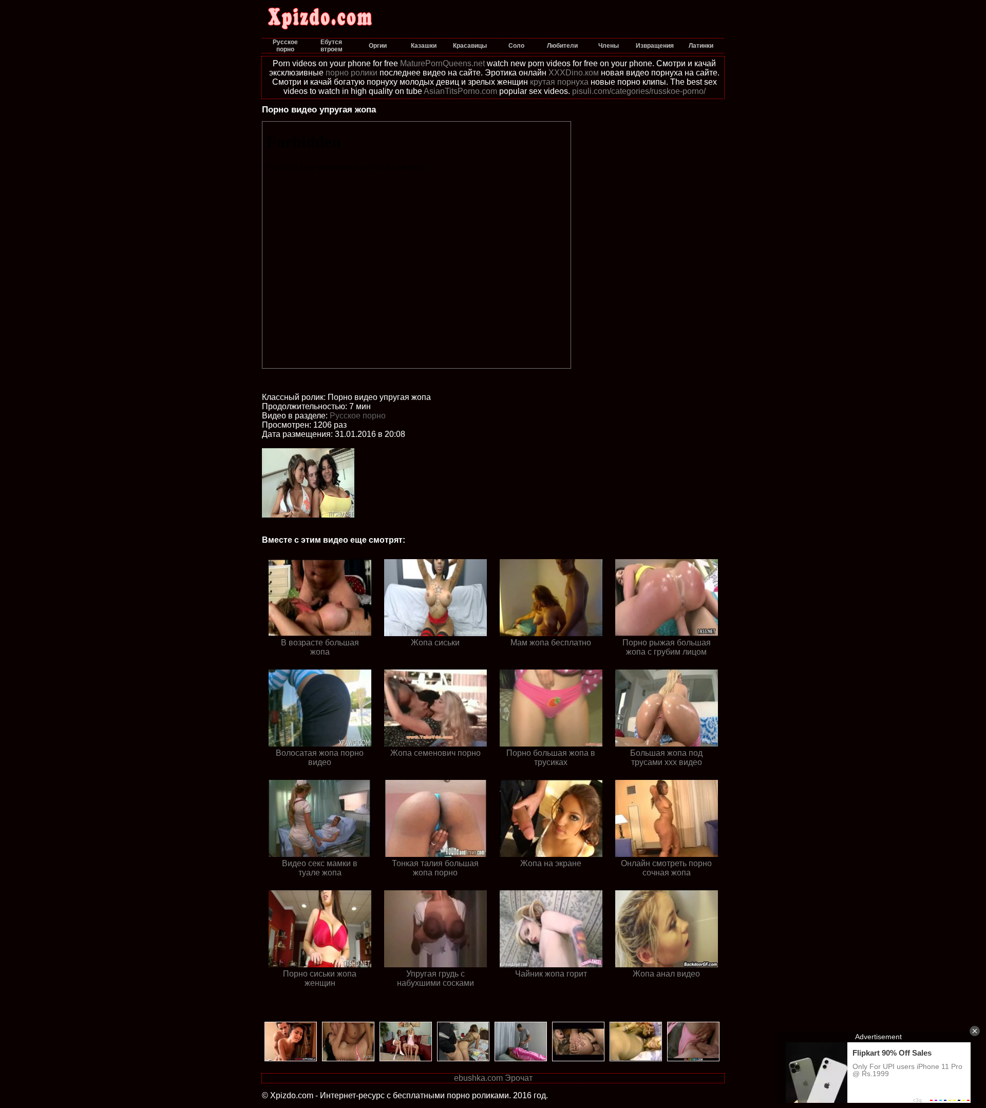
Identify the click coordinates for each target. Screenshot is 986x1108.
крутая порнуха (559, 82)
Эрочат (519, 1078)
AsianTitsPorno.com (460, 91)
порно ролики (351, 72)
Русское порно (358, 415)
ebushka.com (478, 1078)
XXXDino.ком (573, 72)
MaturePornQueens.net (442, 63)
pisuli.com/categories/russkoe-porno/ (639, 91)
